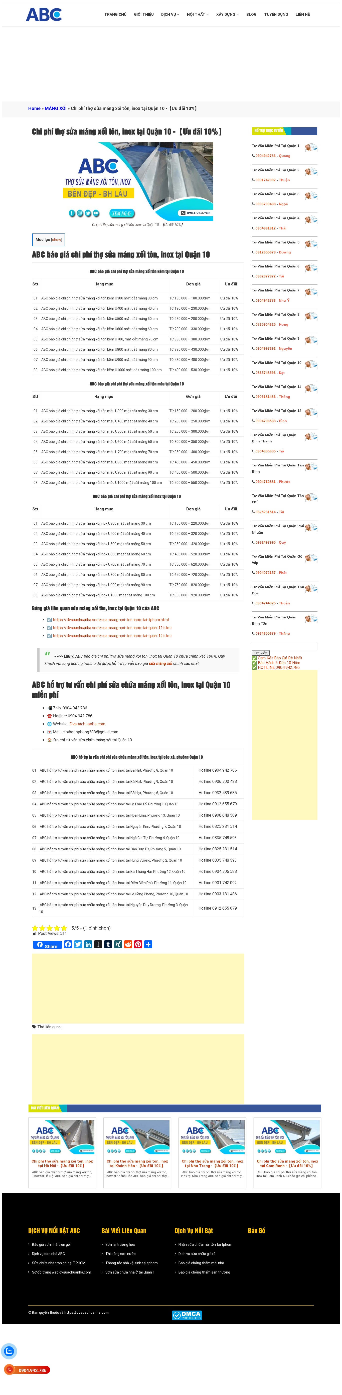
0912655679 (266, 252)
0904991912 (266, 228)
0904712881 (266, 482)
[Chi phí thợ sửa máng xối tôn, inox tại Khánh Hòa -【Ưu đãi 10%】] (137, 1137)
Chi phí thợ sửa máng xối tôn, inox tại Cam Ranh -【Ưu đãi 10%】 (287, 1163)
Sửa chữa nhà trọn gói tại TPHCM (58, 1263)
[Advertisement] (171, 64)
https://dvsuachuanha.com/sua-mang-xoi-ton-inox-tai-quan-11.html (112, 627)
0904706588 (266, 421)
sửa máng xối (160, 663)
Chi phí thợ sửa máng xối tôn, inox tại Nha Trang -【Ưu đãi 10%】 (212, 1163)
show (56, 240)
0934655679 (266, 633)
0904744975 (266, 603)
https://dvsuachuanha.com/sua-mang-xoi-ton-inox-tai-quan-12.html (112, 635)
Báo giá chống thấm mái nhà (201, 1263)
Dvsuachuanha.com (87, 724)
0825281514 (266, 512)
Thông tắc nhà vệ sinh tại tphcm (131, 1263)
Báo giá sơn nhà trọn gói (51, 1245)
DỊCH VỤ (169, 14)
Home (34, 108)
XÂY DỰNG (226, 14)
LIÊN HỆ (303, 14)
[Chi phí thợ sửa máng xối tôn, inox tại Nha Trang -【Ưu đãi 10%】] (212, 1137)
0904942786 (266, 156)
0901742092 (266, 180)
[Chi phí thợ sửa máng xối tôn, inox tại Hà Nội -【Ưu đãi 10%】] (62, 1137)
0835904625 (266, 324)
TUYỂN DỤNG (276, 14)
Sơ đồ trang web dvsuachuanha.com (61, 1272)
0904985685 (266, 451)
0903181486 (266, 397)
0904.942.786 (32, 1370)
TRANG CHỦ (115, 14)
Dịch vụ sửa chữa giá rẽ (197, 1254)
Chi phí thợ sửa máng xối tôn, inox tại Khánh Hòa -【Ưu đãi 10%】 (137, 1163)
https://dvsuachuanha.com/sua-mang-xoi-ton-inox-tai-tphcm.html (111, 619)
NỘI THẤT (196, 14)
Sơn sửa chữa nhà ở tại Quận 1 (130, 1272)
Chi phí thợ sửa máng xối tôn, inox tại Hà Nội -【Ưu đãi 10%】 (62, 1163)
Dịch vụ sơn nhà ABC (48, 1254)
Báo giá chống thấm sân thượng (204, 1272)
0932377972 (266, 276)
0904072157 (266, 573)
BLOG (251, 14)
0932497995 (266, 542)
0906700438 (266, 204)
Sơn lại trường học (120, 1245)
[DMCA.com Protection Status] (187, 1315)
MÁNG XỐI (56, 108)
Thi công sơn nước (120, 1254)
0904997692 (266, 348)
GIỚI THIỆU (144, 14)
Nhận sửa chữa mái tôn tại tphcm (205, 1245)
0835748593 (266, 373)
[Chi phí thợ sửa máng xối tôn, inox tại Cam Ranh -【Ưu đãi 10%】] (287, 1137)
